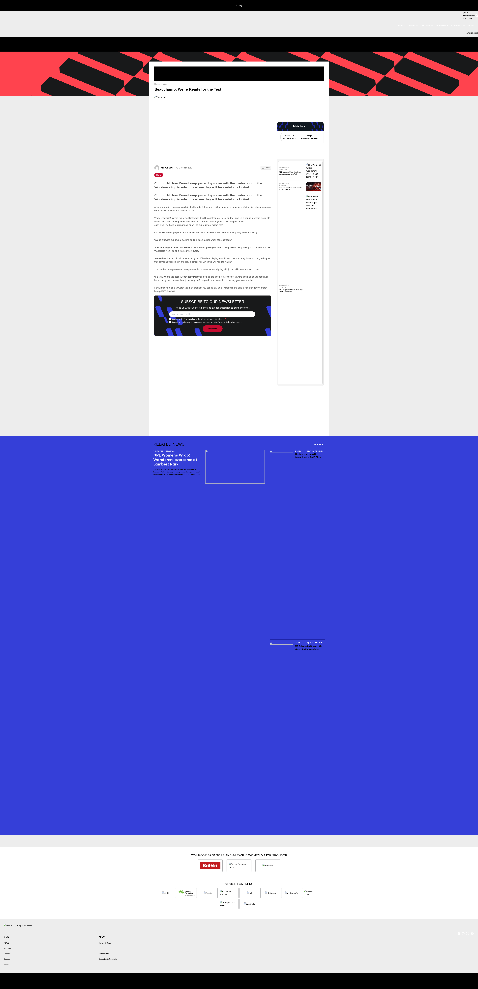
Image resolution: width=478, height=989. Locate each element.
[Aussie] (207, 893)
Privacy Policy (189, 319)
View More (319, 444)
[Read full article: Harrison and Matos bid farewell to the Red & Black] (313, 186)
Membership (104, 954)
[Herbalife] (268, 865)
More (471, 26)
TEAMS (412, 26)
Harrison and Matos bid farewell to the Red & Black (308, 455)
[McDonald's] (291, 893)
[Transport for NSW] (228, 904)
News (165, 84)
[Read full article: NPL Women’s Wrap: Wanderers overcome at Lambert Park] (313, 170)
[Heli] (249, 893)
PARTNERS (425, 26)
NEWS (400, 26)
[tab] (289, 137)
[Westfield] (249, 904)
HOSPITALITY (442, 26)
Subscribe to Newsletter (108, 959)
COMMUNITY (456, 26)
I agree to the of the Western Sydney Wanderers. (199, 319)
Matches (7, 948)
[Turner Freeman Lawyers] (239, 865)
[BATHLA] (210, 865)
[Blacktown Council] (228, 893)
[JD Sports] (270, 893)
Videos (6, 964)
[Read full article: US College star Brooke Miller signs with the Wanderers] (313, 288)
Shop (101, 948)
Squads (7, 959)
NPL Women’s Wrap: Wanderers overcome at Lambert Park (175, 459)
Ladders (7, 954)
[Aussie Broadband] (187, 893)
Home (157, 84)
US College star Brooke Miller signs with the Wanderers (309, 647)
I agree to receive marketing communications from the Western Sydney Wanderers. (207, 322)
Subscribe (212, 329)
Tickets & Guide (105, 943)
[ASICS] (166, 893)
